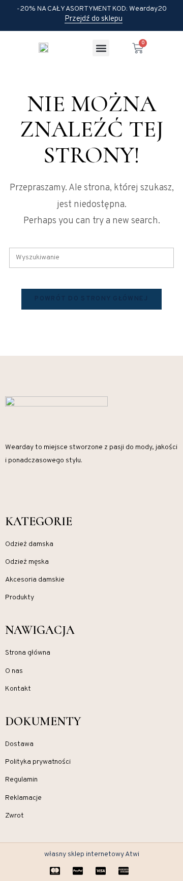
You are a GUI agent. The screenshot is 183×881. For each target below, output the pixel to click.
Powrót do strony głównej (91, 299)
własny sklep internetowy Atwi (91, 854)
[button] (101, 48)
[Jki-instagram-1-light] (9, 491)
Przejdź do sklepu (94, 19)
